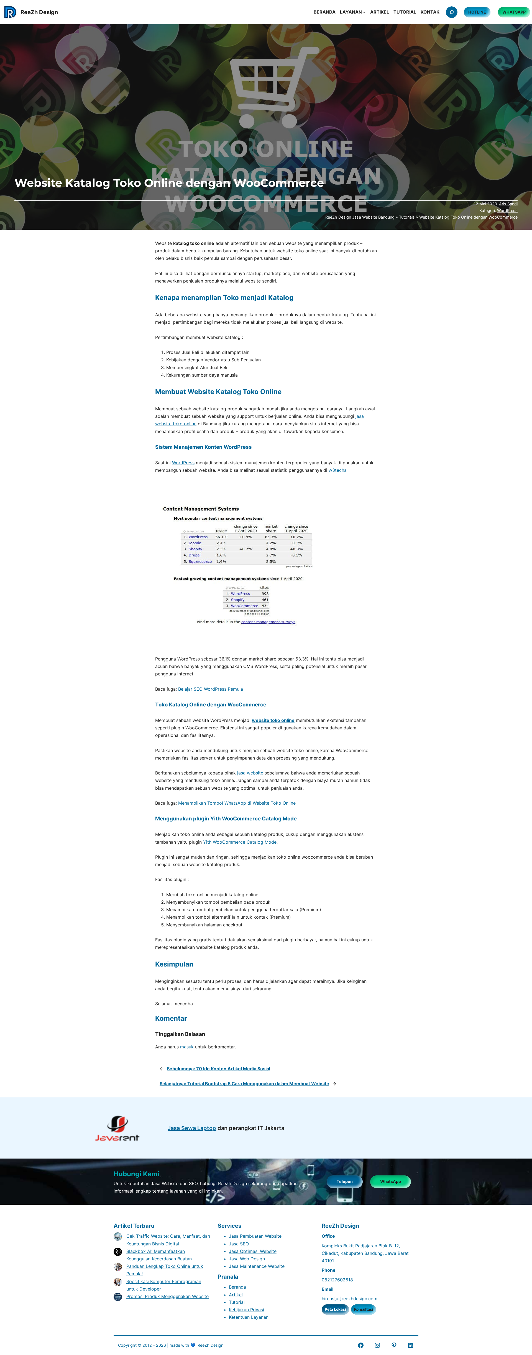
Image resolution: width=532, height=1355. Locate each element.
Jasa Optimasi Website (253, 1251)
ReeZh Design (210, 1345)
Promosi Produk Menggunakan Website (167, 1296)
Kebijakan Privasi (246, 1309)
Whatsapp (514, 12)
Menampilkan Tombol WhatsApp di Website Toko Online (237, 803)
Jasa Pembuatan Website (255, 1236)
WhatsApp (390, 1181)
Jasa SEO (239, 1244)
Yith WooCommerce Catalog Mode (240, 842)
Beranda (237, 1287)
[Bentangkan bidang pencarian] (451, 12)
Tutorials (407, 217)
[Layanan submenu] (364, 12)
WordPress (507, 210)
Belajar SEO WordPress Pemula (210, 689)
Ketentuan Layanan (248, 1317)
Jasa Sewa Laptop (192, 1128)
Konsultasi (363, 1309)
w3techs (337, 470)
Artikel (236, 1294)
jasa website (250, 773)
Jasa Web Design (247, 1258)
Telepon (345, 1181)
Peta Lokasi (335, 1309)
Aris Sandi (508, 203)
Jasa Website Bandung (373, 217)
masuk (187, 1047)
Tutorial (237, 1302)
